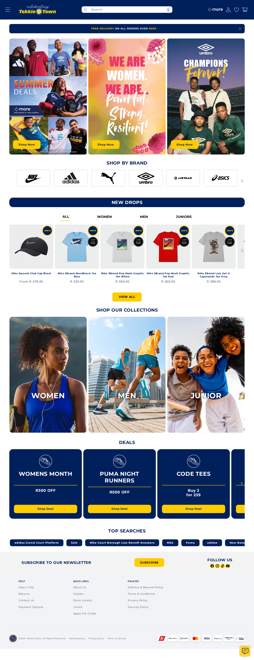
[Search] (85, 9)
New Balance (205, 542)
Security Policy (138, 607)
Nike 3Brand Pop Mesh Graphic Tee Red (168, 275)
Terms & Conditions (141, 593)
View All (127, 297)
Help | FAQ (26, 587)
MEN (144, 217)
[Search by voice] (168, 9)
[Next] (242, 181)
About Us (79, 587)
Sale (39, 542)
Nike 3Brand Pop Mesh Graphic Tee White (122, 275)
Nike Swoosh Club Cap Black (31, 273)
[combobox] (127, 9)
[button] (8, 10)
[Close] (240, 28)
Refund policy (77, 638)
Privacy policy (96, 638)
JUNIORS (184, 217)
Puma (155, 542)
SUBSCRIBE (149, 562)
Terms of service (117, 638)
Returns (24, 593)
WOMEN (104, 217)
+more (77, 607)
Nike (135, 542)
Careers (78, 593)
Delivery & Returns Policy (145, 587)
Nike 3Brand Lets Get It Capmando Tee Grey (213, 275)
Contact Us (26, 600)
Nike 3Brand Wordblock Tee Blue (77, 275)
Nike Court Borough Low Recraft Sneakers (87, 542)
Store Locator (83, 600)
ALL (65, 217)
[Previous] (12, 181)
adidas (177, 542)
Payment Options (31, 607)
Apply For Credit (85, 613)
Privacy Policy (138, 600)
